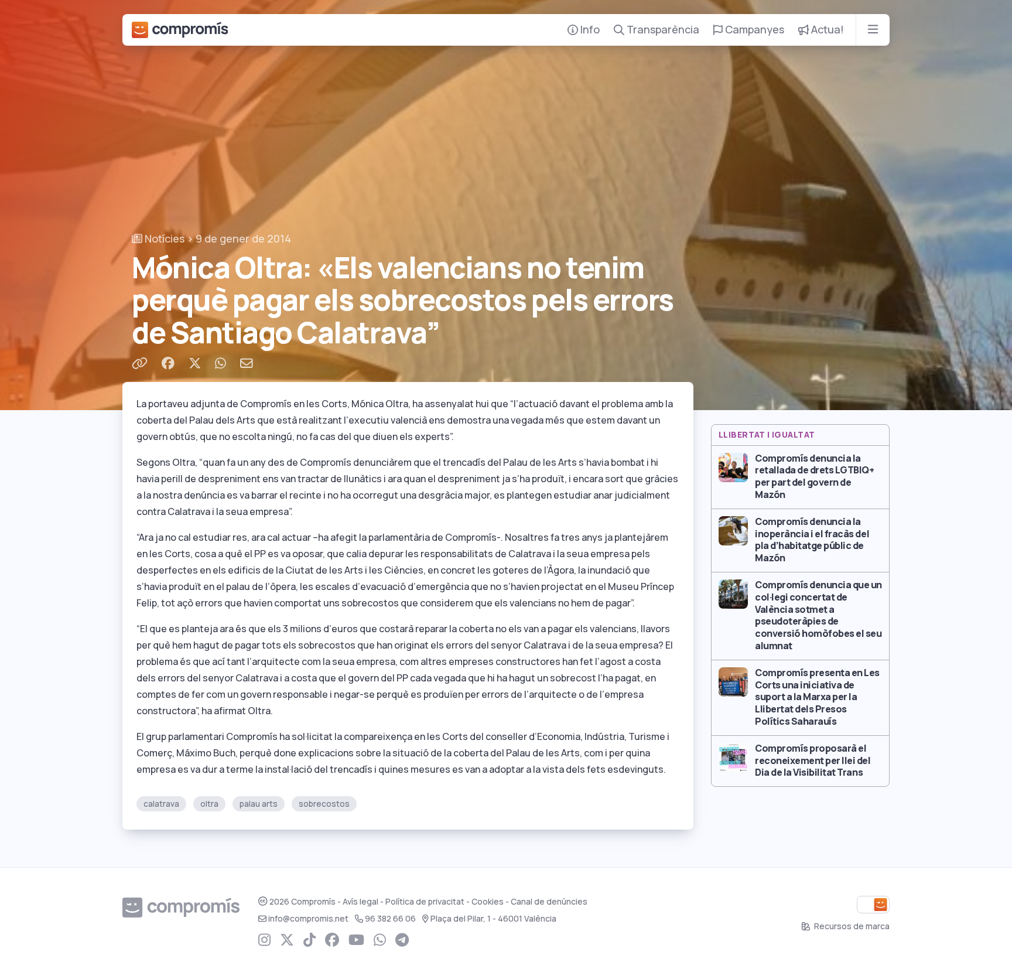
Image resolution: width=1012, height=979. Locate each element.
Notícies (163, 238)
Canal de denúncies (549, 901)
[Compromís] (179, 30)
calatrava (161, 804)
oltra (209, 804)
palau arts (259, 804)
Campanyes (753, 29)
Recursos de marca (851, 926)
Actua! (826, 29)
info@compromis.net (308, 918)
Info (589, 29)
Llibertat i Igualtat (767, 434)
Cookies (487, 901)
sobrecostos (324, 804)
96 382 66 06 (390, 918)
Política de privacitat (424, 901)
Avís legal (360, 901)
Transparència (661, 29)
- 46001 (493, 918)
